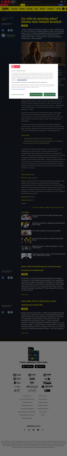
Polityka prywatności (22, 80)
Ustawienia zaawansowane (17, 94)
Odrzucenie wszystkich (36, 94)
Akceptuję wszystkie (50, 94)
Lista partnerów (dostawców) (18, 89)
